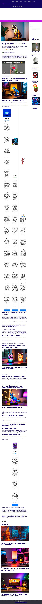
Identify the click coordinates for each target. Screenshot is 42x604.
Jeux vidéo (20, 1)
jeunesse (16, 1)
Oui (15, 602)
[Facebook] (2, 521)
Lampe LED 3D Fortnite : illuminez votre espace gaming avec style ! (14, 595)
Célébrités (29, 1)
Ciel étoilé (13, 3)
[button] (39, 3)
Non (18, 602)
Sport (13, 1)
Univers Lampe (7, 3)
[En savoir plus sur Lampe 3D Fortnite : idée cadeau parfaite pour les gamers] (15, 533)
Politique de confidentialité (23, 602)
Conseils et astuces (26, 3)
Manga (16, 6)
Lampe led (32, 3)
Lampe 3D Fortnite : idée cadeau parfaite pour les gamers (14, 544)
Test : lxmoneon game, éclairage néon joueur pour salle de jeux (35, 107)
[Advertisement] (21, 14)
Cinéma (33, 1)
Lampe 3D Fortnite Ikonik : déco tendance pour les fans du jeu (15, 569)
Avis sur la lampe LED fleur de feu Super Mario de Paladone (36, 94)
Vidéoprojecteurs (19, 3)
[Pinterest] (4, 521)
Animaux (25, 1)
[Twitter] (3, 521)
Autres (13, 6)
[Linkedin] (5, 521)
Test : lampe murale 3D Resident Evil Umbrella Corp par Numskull (35, 81)
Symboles (20, 6)
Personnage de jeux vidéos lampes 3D (12, 47)
